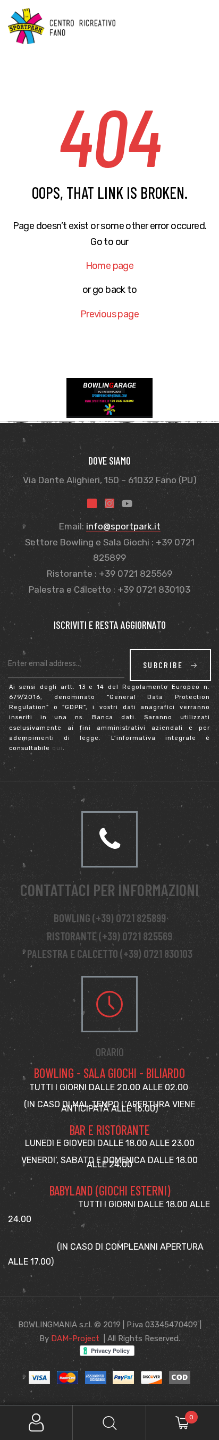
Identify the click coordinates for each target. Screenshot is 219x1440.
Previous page (109, 314)
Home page (110, 266)
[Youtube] (127, 503)
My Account (36, 1422)
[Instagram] (109, 503)
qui (57, 748)
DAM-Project (75, 1338)
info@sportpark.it (123, 526)
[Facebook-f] (92, 503)
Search (109, 1422)
